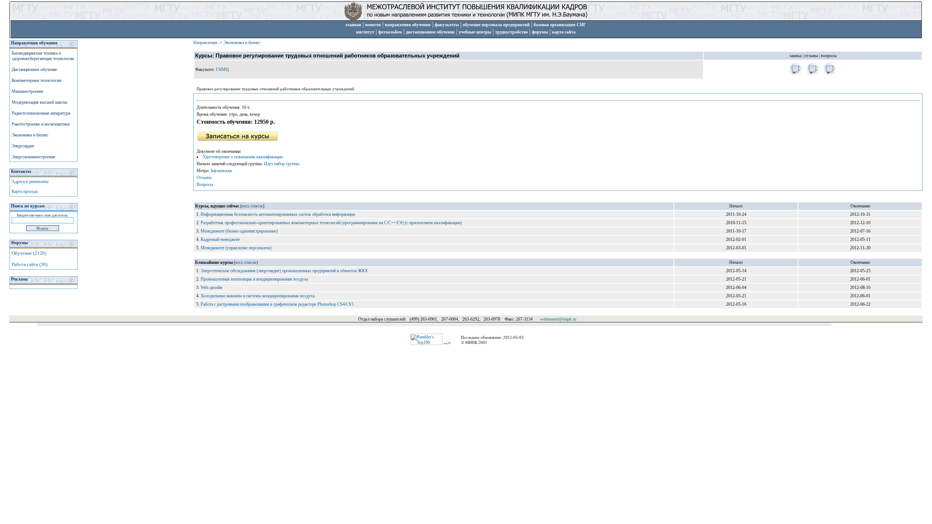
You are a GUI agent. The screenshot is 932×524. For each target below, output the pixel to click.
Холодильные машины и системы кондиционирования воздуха (258, 295)
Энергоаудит (23, 145)
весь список (252, 206)
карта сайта (564, 32)
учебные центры (475, 32)
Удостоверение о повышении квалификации (243, 156)
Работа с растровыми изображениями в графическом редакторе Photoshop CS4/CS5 (277, 304)
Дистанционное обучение (34, 69)
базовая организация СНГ (560, 24)
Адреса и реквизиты (30, 181)
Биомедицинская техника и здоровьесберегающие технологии (43, 56)
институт (365, 32)
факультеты (447, 24)
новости (373, 24)
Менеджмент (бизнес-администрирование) (239, 231)
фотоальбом (390, 32)
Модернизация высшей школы (39, 102)
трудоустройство (511, 32)
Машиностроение (27, 91)
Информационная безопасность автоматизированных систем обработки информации (278, 214)
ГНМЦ (222, 69)
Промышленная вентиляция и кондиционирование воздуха (254, 279)
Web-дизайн (211, 287)
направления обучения (408, 24)
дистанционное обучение (430, 32)
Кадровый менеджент (220, 239)
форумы (540, 32)
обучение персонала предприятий (496, 24)
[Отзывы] (812, 74)
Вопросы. (205, 184)
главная (353, 24)
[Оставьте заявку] (795, 74)
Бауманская (221, 170)
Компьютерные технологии (36, 80)
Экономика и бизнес (30, 135)
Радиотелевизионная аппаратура (41, 113)
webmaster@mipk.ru (558, 319)
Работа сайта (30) (29, 264)
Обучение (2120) (29, 253)
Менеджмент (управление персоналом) (236, 247)
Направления (205, 42)
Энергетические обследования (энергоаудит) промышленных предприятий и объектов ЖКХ (284, 270)
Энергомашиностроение (33, 156)
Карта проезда (24, 191)
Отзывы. (205, 177)
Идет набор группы (281, 163)
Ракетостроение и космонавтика (41, 124)
